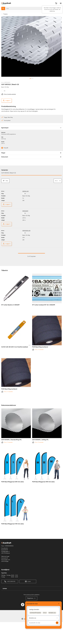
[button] (30, 78)
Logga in (7, 100)
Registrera (30, 598)
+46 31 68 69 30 (11, 581)
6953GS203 (25, 211)
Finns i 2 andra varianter (10, 94)
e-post (29, 581)
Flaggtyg (5, 14)
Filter (7, 180)
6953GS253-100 (26, 230)
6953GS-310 (25, 191)
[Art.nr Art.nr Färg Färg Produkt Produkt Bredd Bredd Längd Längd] (58, 181)
